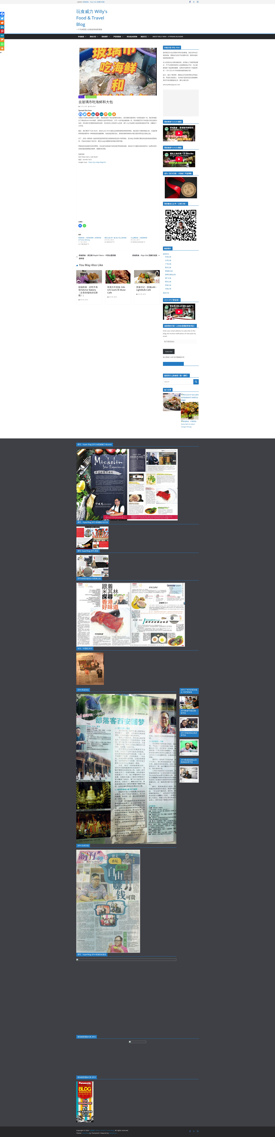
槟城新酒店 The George (91, 2)
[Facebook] (80, 114)
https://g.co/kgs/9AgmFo (97, 162)
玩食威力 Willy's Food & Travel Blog (91, 17)
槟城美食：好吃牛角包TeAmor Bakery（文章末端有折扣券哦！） (88, 291)
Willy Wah (93, 106)
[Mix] (106, 114)
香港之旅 (168, 285)
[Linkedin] (93, 114)
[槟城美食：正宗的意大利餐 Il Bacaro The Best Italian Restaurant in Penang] (190, 411)
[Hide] (1, 52)
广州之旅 (168, 264)
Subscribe (168, 352)
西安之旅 (168, 282)
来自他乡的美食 (132, 37)
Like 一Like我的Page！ (173, 364)
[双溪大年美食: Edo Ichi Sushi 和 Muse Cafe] (118, 271)
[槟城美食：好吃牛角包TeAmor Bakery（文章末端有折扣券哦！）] (89, 271)
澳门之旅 (168, 278)
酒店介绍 (166, 293)
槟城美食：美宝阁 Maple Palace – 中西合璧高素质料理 (97, 257)
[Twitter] (85, 114)
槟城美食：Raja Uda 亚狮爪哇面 (144, 255)
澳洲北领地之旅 (170, 274)
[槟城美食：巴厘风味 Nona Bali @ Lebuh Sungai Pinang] (190, 424)
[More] (114, 114)
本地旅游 (81, 37)
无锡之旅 (168, 289)
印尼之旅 (168, 257)
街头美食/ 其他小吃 (91, 97)
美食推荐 (105, 37)
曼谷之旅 (168, 267)
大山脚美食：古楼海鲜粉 (139, 238)
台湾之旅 (168, 260)
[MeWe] (101, 114)
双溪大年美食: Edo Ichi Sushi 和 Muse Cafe (116, 290)
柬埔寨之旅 (169, 271)
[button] (85, 36)
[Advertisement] (181, 103)
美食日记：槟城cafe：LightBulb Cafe (147, 288)
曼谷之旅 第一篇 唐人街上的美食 (115, 238)
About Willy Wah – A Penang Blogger (168, 37)
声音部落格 (117, 37)
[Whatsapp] (110, 114)
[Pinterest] (97, 114)
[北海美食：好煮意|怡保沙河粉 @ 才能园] (172, 402)
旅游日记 (144, 37)
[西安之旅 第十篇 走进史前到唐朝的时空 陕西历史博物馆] (190, 397)
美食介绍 (93, 37)
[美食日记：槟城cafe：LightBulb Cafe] (147, 271)
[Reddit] (89, 114)
